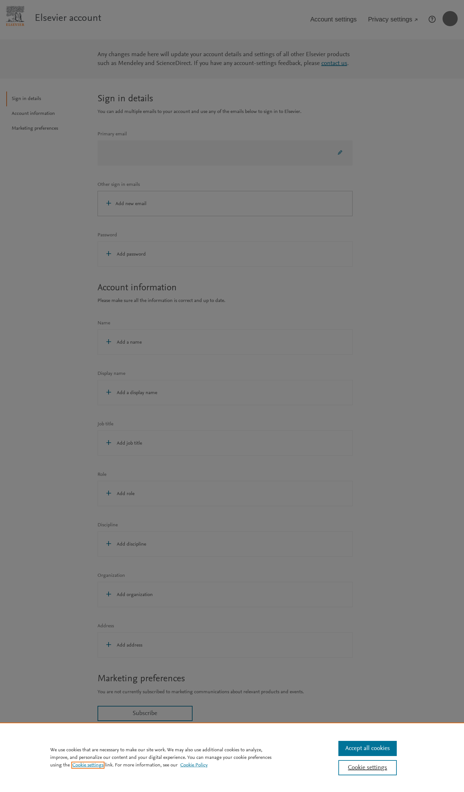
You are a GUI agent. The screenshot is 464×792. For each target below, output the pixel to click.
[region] (232, 757)
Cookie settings (88, 765)
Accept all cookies (367, 748)
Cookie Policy (194, 765)
